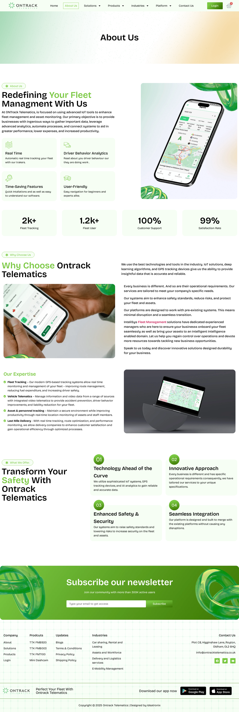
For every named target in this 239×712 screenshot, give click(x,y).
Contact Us (186, 5)
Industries (137, 5)
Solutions (90, 5)
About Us (71, 5)
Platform (161, 5)
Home (54, 5)
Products (114, 5)
